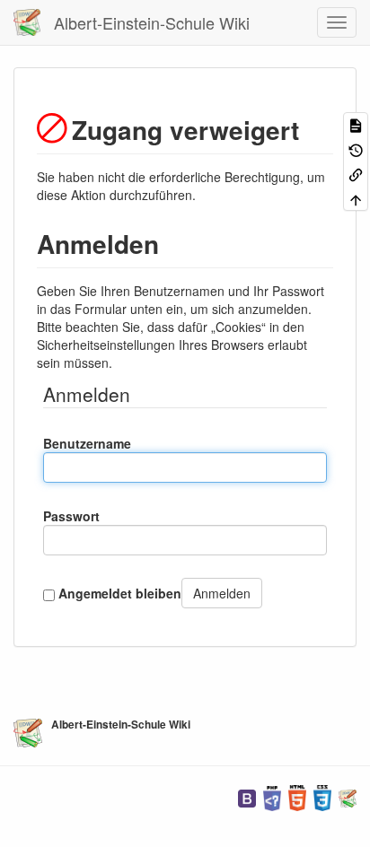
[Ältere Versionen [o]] (355, 148)
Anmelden (222, 593)
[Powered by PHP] (272, 796)
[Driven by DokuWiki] (348, 796)
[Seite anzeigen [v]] (355, 124)
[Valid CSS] (322, 796)
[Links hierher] (355, 173)
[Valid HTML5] (297, 796)
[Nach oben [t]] (355, 198)
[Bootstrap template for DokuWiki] (247, 796)
